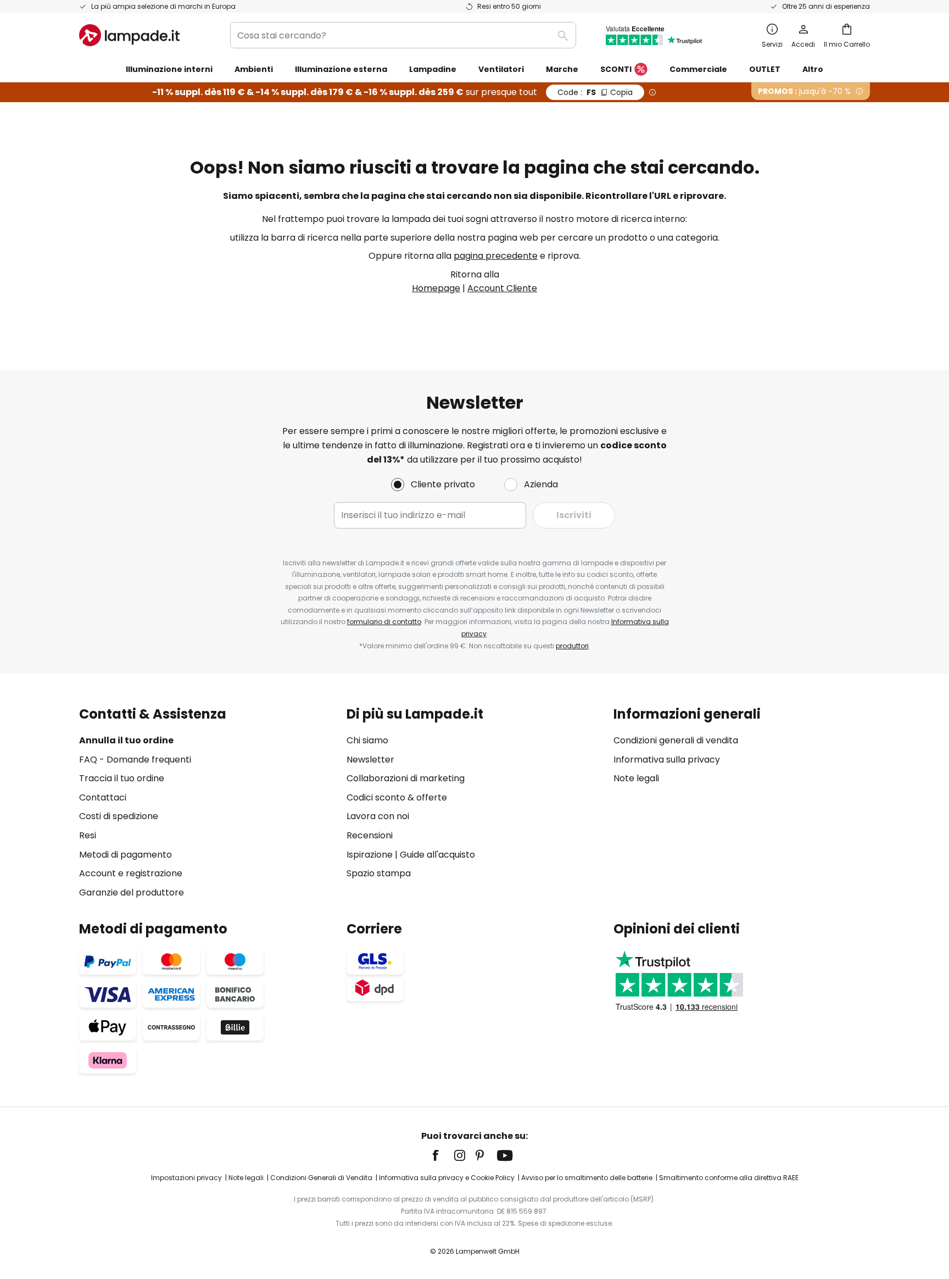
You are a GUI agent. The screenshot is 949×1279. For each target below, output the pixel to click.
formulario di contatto (384, 621)
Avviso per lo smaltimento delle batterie (586, 1177)
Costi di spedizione (118, 816)
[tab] (207, 803)
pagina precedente (496, 255)
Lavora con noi (378, 816)
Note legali (636, 778)
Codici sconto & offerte (397, 797)
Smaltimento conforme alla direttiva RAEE (729, 1177)
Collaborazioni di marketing (406, 778)
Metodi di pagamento (125, 854)
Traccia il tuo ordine (121, 778)
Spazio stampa (379, 873)
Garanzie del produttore (131, 892)
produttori (572, 645)
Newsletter (370, 759)
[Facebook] (443, 1155)
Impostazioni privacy (186, 1177)
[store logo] (129, 35)
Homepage (436, 288)
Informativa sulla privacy (666, 759)
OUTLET (764, 69)
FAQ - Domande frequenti (135, 759)
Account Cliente (502, 288)
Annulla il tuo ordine (126, 740)
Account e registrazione (130, 873)
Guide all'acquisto (437, 854)
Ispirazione (370, 854)
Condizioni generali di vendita (675, 740)
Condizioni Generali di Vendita (321, 1177)
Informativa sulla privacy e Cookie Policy (447, 1177)
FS (595, 92)
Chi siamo (367, 740)
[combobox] (403, 35)
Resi (87, 835)
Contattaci (102, 797)
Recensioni (370, 835)
